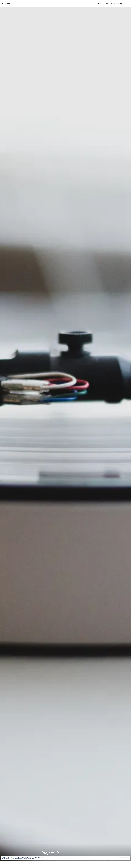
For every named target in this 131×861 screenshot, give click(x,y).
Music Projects (122, 3)
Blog (99, 3)
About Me (112, 3)
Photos (106, 3)
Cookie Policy (31, 858)
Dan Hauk (6, 3)
